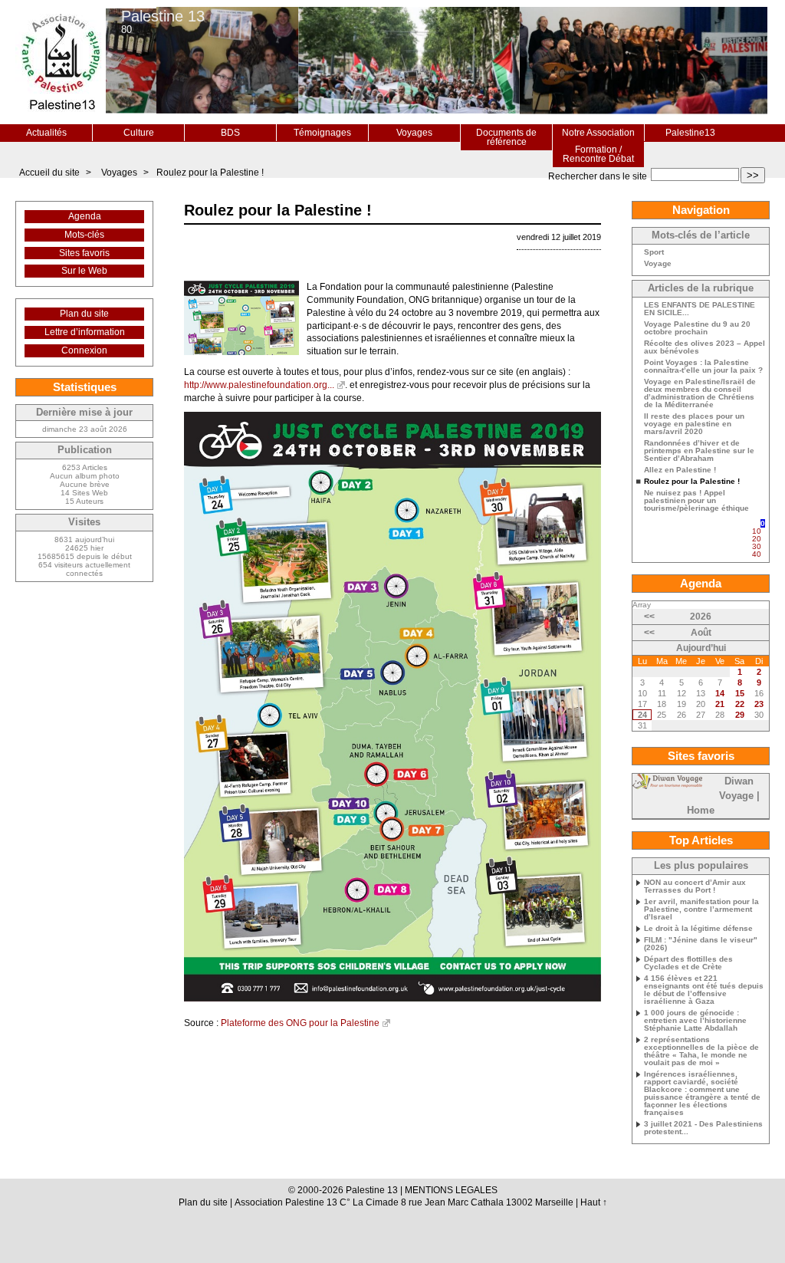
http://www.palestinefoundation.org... (259, 385)
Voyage (658, 264)
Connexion (84, 350)
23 (759, 704)
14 (719, 693)
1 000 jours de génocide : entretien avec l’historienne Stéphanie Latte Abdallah (695, 1020)
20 (756, 538)
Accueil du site (49, 172)
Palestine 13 (163, 16)
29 (739, 714)
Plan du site (84, 313)
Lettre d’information (84, 332)
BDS (230, 132)
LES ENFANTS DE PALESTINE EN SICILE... (699, 309)
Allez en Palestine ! (680, 470)
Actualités (46, 132)
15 (739, 693)
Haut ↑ (593, 1202)
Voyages (414, 132)
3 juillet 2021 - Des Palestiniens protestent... (703, 1128)
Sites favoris (84, 253)
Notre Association (598, 132)
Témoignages (322, 132)
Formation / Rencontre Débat (598, 154)
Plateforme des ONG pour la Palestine (300, 1023)
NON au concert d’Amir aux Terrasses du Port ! (695, 886)
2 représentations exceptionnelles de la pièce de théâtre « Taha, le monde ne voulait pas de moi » (701, 1051)
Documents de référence (506, 137)
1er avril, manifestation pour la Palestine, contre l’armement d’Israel (701, 909)
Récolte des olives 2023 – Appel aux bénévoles (704, 347)
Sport (654, 252)
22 (739, 704)
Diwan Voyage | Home (723, 796)
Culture (138, 132)
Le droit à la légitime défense (698, 928)
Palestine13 (690, 132)
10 (756, 531)
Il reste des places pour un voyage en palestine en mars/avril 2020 (694, 424)
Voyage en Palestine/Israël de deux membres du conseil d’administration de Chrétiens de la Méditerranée (700, 393)
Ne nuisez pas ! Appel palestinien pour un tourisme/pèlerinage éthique (696, 500)
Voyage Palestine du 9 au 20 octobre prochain (697, 328)
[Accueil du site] (60, 62)
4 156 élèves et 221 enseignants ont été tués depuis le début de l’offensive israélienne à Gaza (704, 990)
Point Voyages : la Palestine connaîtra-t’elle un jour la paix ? (703, 366)
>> (753, 175)
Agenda (84, 216)
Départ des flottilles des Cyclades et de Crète (688, 963)
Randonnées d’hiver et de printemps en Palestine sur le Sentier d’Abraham (699, 450)
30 (756, 546)
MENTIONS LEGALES (451, 1190)
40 (756, 554)
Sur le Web (84, 270)
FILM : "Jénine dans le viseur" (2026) (700, 944)
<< (649, 616)
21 (719, 704)
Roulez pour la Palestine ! (210, 172)
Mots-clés (84, 234)
